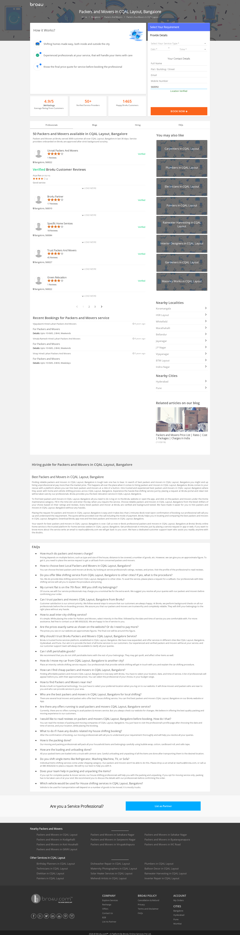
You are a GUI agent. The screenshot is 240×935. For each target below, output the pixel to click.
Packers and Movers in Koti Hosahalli (57, 844)
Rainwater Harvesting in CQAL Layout (165, 873)
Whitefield (161, 321)
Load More (90, 188)
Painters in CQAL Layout (50, 878)
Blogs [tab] (94, 125)
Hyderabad (162, 381)
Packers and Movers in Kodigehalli (56, 839)
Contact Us (107, 913)
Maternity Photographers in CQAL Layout (114, 868)
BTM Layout (162, 360)
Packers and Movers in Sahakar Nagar (165, 834)
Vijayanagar (162, 354)
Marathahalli (163, 328)
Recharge (106, 904)
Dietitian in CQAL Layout (50, 873)
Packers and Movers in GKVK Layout (57, 849)
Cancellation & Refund (148, 900)
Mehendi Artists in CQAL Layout (109, 878)
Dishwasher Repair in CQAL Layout (110, 863)
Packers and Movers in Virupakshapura (113, 844)
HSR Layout (162, 315)
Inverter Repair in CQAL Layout (161, 878)
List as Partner (163, 806)
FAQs (140, 913)
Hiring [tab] (137, 125)
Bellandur (161, 334)
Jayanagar (161, 341)
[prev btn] (76, 306)
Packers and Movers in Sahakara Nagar (112, 834)
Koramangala (163, 308)
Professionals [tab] (52, 125)
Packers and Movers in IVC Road (162, 844)
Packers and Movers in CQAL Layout (57, 834)
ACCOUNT (179, 896)
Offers (105, 908)
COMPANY (108, 896)
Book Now (178, 111)
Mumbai (177, 923)
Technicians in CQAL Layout (52, 868)
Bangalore (178, 910)
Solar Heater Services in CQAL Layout (111, 873)
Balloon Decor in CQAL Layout (161, 868)
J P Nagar (161, 347)
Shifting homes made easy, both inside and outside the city (77, 43)
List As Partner (109, 921)
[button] (179, 27)
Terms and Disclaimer (148, 908)
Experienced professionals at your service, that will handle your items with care (88, 55)
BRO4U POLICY (147, 896)
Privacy (141, 904)
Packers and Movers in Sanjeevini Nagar (113, 839)
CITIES (177, 906)
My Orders (178, 900)
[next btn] (101, 306)
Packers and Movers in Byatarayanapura (167, 839)
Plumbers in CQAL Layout (158, 863)
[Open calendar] (169, 48)
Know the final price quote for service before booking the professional (83, 66)
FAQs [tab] (181, 125)
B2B (104, 917)
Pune (159, 388)
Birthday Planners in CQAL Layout (56, 863)
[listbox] (179, 43)
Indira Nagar (163, 366)
